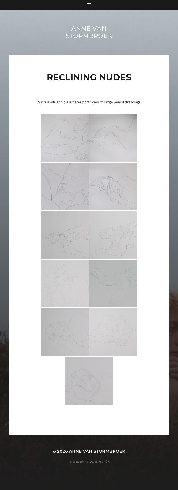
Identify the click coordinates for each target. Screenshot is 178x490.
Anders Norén (97, 461)
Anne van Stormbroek (89, 32)
